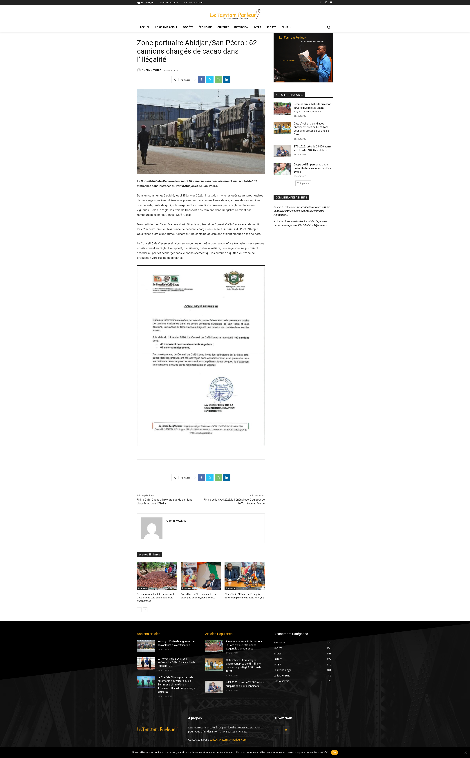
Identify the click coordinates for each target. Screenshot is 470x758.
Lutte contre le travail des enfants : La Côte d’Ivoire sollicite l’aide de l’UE (176, 662)
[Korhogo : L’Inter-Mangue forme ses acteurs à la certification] (146, 646)
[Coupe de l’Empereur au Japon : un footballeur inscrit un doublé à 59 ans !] (282, 169)
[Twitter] (326, 3)
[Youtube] (331, 3)
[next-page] (145, 609)
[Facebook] (321, 3)
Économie (142, 588)
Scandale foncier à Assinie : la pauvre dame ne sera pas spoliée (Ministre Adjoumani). (302, 210)
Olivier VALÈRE (153, 70)
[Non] (465, 752)
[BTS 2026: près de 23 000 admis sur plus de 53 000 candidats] (282, 151)
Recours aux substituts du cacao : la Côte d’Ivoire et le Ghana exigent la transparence (156, 597)
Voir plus (302, 183)
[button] (328, 27)
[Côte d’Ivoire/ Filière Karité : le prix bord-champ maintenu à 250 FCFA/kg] (245, 576)
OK (334, 752)
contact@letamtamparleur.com (228, 739)
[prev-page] (139, 609)
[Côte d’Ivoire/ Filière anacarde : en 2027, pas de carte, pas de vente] (201, 576)
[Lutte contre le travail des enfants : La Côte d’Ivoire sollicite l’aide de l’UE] (146, 663)
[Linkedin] (226, 79)
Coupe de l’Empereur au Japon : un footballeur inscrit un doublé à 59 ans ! (313, 168)
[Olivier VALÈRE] (139, 70)
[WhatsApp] (218, 79)
